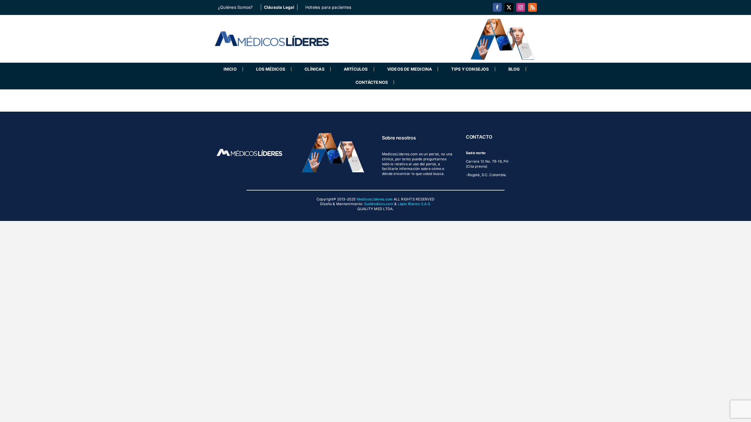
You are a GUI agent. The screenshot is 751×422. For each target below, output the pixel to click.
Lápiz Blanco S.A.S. (414, 204)
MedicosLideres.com (375, 199)
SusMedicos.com (378, 204)
